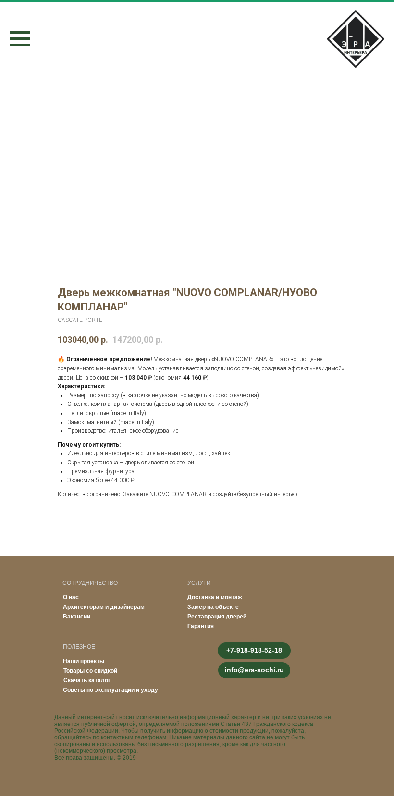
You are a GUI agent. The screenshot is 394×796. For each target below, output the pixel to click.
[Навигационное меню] (20, 39)
